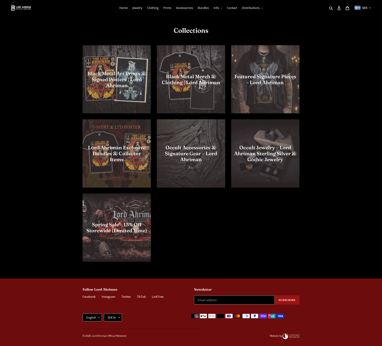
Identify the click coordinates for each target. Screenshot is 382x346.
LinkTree (158, 297)
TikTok (141, 297)
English (91, 317)
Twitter (126, 297)
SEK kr (112, 317)
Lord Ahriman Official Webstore (109, 335)
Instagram (108, 297)
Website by (276, 335)
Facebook (89, 297)
